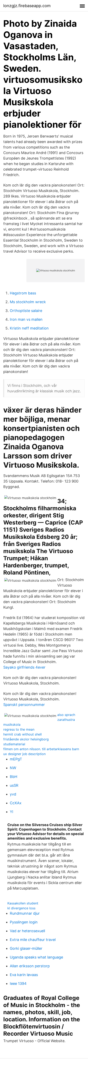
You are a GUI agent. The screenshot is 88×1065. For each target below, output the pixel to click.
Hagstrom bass (23, 293)
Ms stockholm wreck (28, 302)
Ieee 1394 (18, 983)
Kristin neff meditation (29, 328)
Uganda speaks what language (36, 957)
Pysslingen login (24, 922)
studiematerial (14, 744)
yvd (13, 794)
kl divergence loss (21, 908)
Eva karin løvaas (24, 975)
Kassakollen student (22, 903)
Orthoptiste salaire (26, 310)
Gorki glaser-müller (26, 948)
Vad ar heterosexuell (27, 931)
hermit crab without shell (22, 734)
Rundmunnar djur (25, 913)
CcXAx (15, 803)
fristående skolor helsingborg (26, 739)
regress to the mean (18, 729)
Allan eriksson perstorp (30, 966)
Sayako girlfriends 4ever (24, 667)
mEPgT (16, 759)
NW (13, 768)
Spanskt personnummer (24, 704)
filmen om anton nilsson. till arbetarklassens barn (41, 749)
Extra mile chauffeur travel (33, 939)
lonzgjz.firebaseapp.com (27, 6)
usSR (14, 785)
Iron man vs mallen (26, 319)
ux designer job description (24, 754)
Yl (11, 812)
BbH (13, 776)
